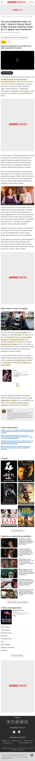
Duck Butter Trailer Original (9, 525)
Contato (15, 748)
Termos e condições (22, 748)
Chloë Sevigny (16, 376)
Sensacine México (23, 742)
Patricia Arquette (20, 332)
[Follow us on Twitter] (13, 722)
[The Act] (7, 376)
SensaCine (26, 740)
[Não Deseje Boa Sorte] (6, 617)
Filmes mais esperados (17, 655)
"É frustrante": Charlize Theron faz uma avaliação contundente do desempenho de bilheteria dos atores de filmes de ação (26, 541)
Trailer (14, 615)
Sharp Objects (21, 360)
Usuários (17, 383)
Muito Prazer (4, 635)
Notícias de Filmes (16, 16)
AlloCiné (4, 740)
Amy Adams (7, 362)
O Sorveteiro (4, 650)
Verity (2, 641)
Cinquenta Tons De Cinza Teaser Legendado (9, 503)
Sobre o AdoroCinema (7, 748)
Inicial (3, 16)
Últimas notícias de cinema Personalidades (17, 602)
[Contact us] (26, 722)
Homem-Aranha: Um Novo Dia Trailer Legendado (26, 503)
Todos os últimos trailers (17, 530)
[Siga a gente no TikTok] (22, 722)
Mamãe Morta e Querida (9, 344)
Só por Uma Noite (5, 627)
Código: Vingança (5, 630)
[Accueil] (16, 2)
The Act (26, 91)
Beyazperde (7, 742)
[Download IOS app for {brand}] (15, 731)
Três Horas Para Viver (6, 638)
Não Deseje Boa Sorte (18, 610)
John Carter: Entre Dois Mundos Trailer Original (26, 525)
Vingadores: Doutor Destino (8, 647)
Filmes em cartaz (8, 16)
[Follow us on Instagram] (17, 722)
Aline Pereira (10, 409)
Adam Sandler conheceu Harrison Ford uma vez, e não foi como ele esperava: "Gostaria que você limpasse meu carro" (26, 562)
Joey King (15, 91)
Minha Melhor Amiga (6, 633)
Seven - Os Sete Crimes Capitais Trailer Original (26, 480)
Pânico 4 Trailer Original (9, 480)
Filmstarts (14, 740)
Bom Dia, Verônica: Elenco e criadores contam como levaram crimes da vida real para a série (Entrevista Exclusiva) (16, 448)
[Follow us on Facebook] (9, 722)
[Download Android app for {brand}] (20, 731)
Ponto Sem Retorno (6, 644)
